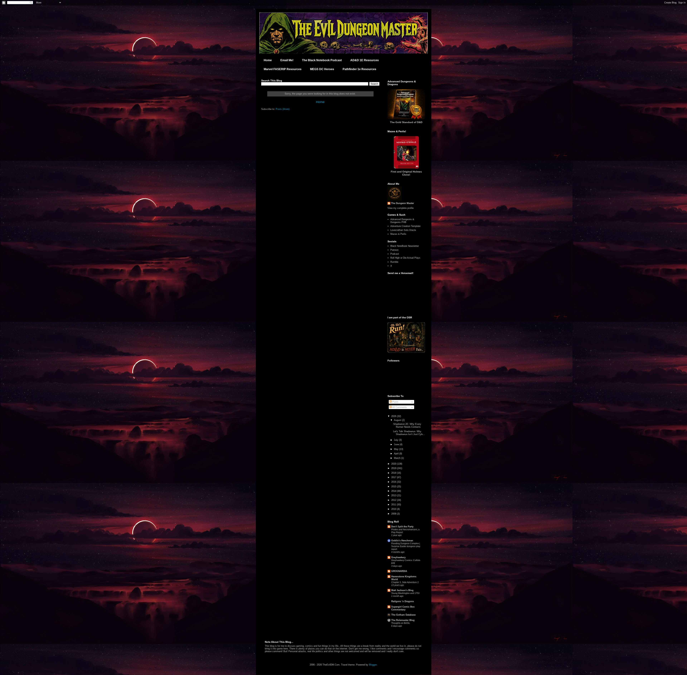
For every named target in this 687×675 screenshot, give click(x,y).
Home (268, 60)
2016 (394, 481)
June (397, 444)
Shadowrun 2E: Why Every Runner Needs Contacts (407, 425)
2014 (394, 491)
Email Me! (286, 60)
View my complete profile (401, 208)
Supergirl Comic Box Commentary (403, 608)
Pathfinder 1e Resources (359, 69)
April (396, 453)
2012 (394, 500)
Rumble (394, 262)
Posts (395, 401)
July (396, 440)
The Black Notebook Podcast (322, 60)
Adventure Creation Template (405, 226)
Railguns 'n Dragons (402, 601)
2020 (394, 463)
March (397, 458)
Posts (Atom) (282, 109)
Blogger (373, 664)
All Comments (399, 407)
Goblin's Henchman (402, 540)
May (396, 449)
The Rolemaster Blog (403, 620)
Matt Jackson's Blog (402, 590)
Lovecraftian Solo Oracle (403, 230)
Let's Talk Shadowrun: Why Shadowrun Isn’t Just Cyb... (409, 433)
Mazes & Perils (398, 234)
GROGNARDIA (399, 571)
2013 (394, 495)
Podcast (394, 253)
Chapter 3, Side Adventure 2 (405, 582)
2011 (394, 504)
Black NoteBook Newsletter (404, 246)
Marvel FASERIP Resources (282, 69)
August (398, 420)
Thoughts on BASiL (400, 623)
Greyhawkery (398, 557)
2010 (394, 509)
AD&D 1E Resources (364, 60)
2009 (394, 513)
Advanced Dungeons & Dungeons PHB (402, 221)
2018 (394, 473)
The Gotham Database (403, 614)
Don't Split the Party (402, 526)
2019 (394, 468)
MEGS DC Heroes (322, 69)
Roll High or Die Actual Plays (405, 257)
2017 (394, 477)
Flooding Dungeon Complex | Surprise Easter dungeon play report (405, 546)
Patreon (394, 250)
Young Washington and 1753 (405, 593)
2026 (394, 416)
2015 (394, 486)
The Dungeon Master (402, 203)
